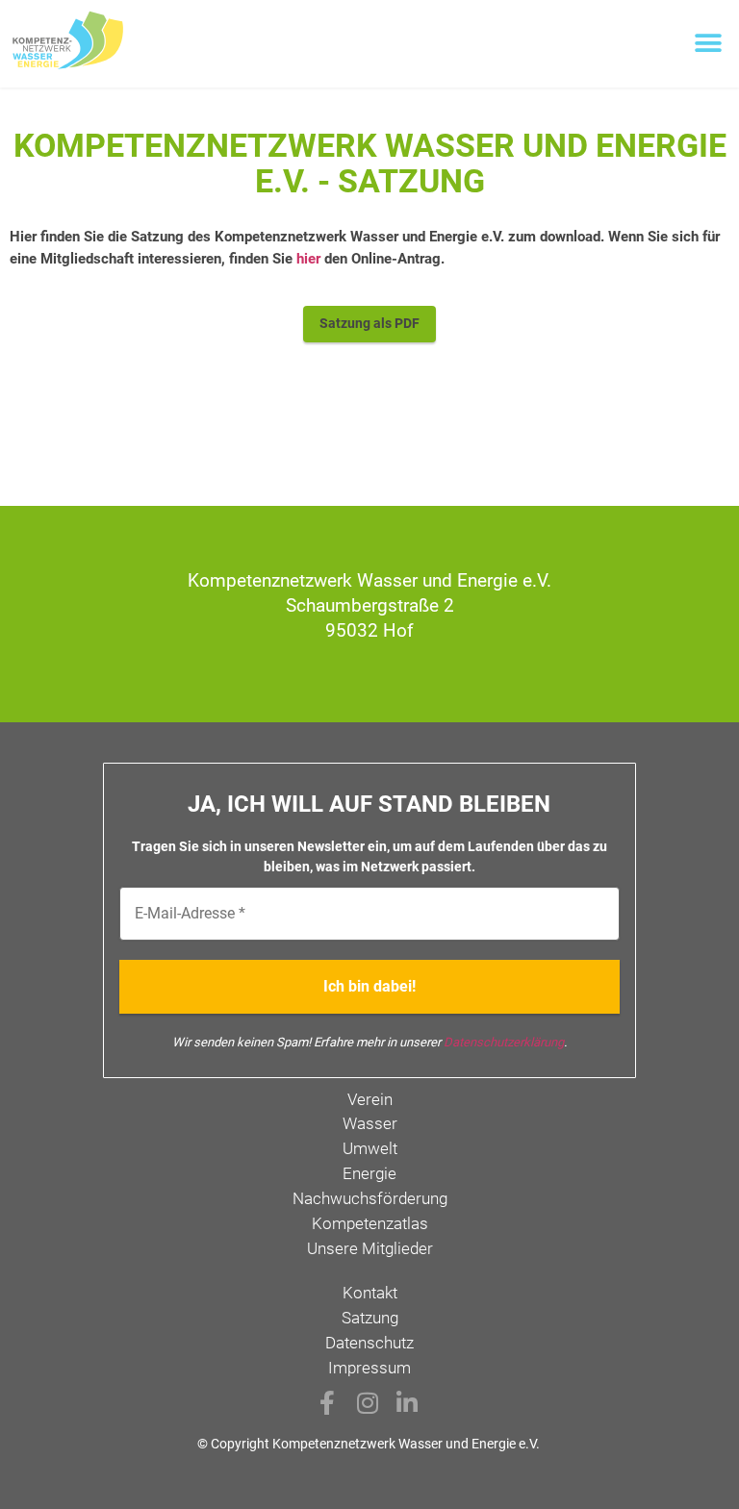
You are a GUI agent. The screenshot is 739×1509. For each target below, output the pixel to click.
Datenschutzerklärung (504, 1042)
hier (308, 258)
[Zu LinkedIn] (409, 1403)
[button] (707, 43)
